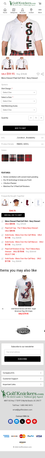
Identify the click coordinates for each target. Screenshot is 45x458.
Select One (10, 254)
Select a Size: (7, 97)
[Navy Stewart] (20, 158)
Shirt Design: (6, 89)
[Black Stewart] (5, 158)
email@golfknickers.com (22, 410)
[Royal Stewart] (28, 158)
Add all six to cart (13, 215)
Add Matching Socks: (9, 106)
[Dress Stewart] (13, 158)
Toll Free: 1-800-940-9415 (22, 405)
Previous (4, 295)
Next (42, 295)
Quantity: (4, 118)
